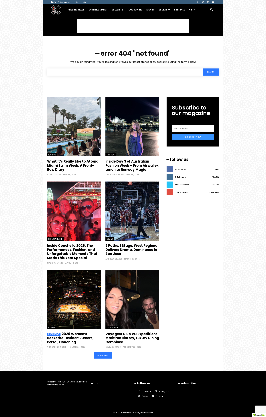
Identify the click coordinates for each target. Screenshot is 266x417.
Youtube (159, 396)
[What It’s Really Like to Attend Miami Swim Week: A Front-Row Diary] (74, 126)
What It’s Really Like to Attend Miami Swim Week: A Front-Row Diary (73, 165)
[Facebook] (197, 2)
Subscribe (214, 192)
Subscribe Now (193, 137)
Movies (150, 9)
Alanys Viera (54, 174)
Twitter (145, 396)
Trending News (75, 9)
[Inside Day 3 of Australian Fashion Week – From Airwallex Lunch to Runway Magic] (132, 126)
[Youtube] (213, 2)
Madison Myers (55, 263)
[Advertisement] (133, 26)
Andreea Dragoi (113, 259)
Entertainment (98, 9)
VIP (191, 9)
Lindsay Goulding (114, 174)
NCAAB (110, 239)
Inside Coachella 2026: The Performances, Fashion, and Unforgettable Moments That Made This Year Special (72, 251)
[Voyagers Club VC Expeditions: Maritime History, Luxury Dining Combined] (132, 299)
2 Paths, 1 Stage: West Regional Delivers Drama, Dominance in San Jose (131, 249)
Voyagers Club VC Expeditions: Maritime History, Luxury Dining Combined (132, 338)
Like (217, 169)
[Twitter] (208, 2)
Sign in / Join (81, 2)
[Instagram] (202, 2)
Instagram (164, 391)
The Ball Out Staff (57, 347)
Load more (102, 355)
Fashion (52, 155)
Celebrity (117, 9)
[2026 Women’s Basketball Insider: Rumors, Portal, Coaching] (74, 299)
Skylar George (113, 347)
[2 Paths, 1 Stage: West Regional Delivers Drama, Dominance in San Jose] (132, 211)
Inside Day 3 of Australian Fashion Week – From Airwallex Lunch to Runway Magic (132, 165)
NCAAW (51, 327)
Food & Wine (134, 9)
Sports (163, 9)
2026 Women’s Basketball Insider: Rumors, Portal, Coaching (70, 338)
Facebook (146, 391)
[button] (211, 9)
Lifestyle (179, 9)
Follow (215, 177)
